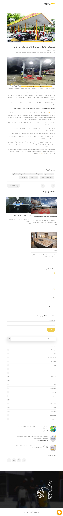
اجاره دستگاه (49, 52)
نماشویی (54, 419)
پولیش (18, 219)
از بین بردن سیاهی (49, 174)
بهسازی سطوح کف (25, 219)
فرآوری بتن (53, 392)
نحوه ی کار (25, 112)
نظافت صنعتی (25, 52)
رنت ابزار (41, 153)
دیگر (32, 52)
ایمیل (52, 298)
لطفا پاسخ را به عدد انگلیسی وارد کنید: (46, 316)
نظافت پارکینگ (53, 404)
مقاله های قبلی (50, 112)
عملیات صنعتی (53, 222)
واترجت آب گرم (23, 177)
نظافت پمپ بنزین (33, 177)
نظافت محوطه (18, 52)
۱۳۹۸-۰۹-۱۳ (49, 50)
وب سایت (51, 307)
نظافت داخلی (47, 257)
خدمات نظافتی (37, 52)
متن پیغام (51, 273)
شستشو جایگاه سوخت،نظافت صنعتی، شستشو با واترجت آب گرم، (27, 174)
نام (53, 289)
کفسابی (54, 396)
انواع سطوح (52, 255)
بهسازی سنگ (46, 255)
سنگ (55, 257)
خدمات (44, 52)
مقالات (29, 52)
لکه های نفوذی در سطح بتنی (47, 177)
